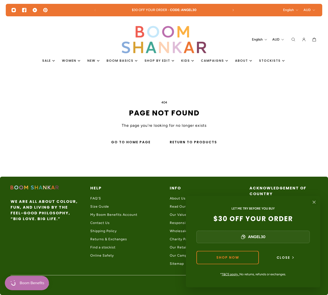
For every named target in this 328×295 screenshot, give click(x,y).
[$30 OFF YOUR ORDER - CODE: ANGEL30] (164, 10)
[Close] (314, 202)
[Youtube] (35, 10)
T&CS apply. (230, 274)
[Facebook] (24, 10)
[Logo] (164, 39)
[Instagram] (13, 10)
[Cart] (314, 39)
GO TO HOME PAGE (131, 142)
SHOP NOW (227, 257)
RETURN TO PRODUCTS (193, 142)
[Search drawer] (293, 39)
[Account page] (304, 39)
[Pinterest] (45, 10)
